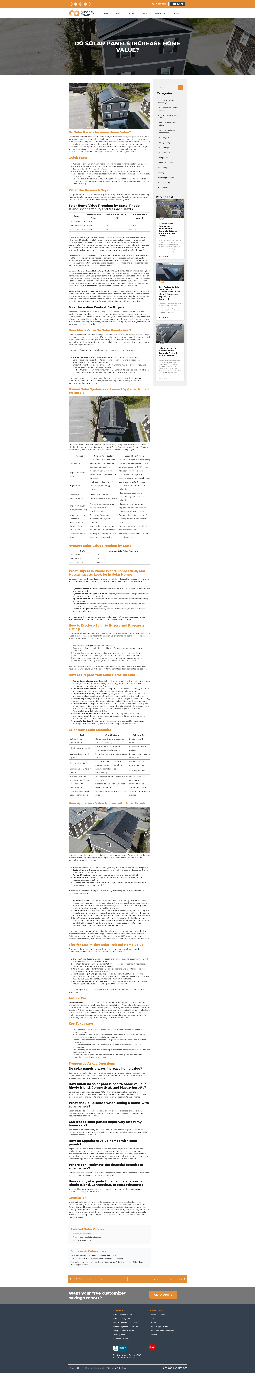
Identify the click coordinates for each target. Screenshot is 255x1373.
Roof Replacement (120, 1335)
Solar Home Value (165, 152)
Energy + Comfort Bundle (123, 1331)
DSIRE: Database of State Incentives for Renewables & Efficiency (97, 1259)
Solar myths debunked (82, 1234)
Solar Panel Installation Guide (162, 1331)
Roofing (144, 13)
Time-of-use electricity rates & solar (88, 1237)
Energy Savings (164, 187)
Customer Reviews (121, 1339)
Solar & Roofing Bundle (122, 1315)
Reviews (153, 1323)
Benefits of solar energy (82, 1240)
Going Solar (163, 157)
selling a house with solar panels (120, 1040)
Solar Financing (164, 182)
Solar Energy (163, 167)
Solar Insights (163, 137)
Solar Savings (163, 147)
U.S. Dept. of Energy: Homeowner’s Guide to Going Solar (94, 1255)
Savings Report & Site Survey (125, 1323)
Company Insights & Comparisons (166, 131)
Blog (152, 1319)
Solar (131, 13)
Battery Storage (164, 142)
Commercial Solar (165, 162)
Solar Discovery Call (121, 1319)
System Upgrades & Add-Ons (125, 1327)
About (119, 13)
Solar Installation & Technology (166, 101)
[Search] (180, 87)
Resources (160, 13)
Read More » (163, 256)
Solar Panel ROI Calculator (138, 1173)
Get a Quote (136, 1189)
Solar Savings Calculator (127, 976)
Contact (176, 13)
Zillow (143, 164)
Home (106, 13)
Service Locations (157, 1315)
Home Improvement (166, 177)
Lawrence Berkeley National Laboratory (89, 169)
